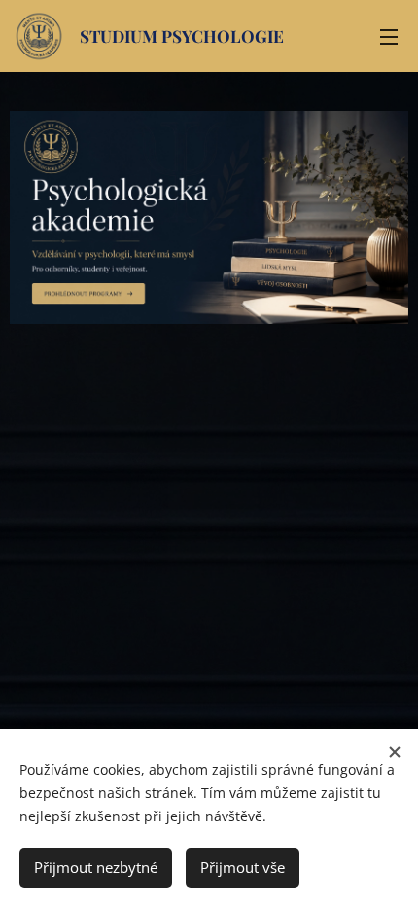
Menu (388, 36)
